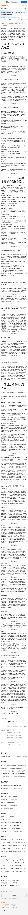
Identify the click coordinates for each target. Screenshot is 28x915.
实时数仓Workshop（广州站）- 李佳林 (10, 880)
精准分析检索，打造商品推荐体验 (9, 805)
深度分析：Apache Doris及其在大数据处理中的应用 (13, 851)
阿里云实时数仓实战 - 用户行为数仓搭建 (10, 828)
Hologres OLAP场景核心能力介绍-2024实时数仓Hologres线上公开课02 (14, 776)
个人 (25, 8)
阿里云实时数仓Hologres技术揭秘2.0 (9, 883)
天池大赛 (11, 898)
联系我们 (14, 895)
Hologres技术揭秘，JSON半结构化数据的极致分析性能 (14, 848)
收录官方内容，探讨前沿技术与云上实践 (14, 17)
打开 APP (24, 2)
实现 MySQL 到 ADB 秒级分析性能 (9, 797)
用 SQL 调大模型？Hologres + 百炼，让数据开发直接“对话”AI (14, 871)
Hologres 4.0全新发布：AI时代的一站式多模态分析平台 (14, 842)
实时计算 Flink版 (9, 737)
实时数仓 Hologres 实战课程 (7, 817)
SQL (13, 740)
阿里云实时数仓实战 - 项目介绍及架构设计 (11, 822)
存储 (16, 737)
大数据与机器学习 (15, 742)
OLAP (17, 740)
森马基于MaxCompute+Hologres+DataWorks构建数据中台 (14, 840)
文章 (16, 744)
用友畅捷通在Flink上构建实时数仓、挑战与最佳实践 (13, 774)
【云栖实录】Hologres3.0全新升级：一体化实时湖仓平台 (14, 845)
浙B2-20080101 (15, 907)
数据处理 (8, 740)
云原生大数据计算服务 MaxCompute (13, 735)
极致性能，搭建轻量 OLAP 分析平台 (9, 799)
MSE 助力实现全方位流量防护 (8, 802)
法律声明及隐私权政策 (5, 904)
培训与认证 (15, 898)
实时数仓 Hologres (10, 730)
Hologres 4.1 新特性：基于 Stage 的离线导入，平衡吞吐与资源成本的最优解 (14, 865)
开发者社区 (8, 742)
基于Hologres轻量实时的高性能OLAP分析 (11, 785)
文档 (2, 898)
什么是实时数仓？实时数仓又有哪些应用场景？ (12, 768)
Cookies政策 (13, 904)
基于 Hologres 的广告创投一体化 (9, 808)
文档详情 (19, 756)
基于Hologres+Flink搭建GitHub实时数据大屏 (11, 788)
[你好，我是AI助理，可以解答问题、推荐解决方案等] (19, 5)
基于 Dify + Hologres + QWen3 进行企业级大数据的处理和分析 (14, 765)
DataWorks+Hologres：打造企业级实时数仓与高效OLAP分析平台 (14, 771)
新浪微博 (8, 891)
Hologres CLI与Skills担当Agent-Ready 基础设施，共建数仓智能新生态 (14, 863)
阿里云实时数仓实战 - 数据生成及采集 (10, 825)
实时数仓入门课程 (5, 819)
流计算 (20, 737)
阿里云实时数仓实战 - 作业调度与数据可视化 (11, 831)
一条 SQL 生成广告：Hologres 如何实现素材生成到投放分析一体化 (14, 860)
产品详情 (25, 756)
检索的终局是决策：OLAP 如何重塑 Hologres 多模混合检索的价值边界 (14, 868)
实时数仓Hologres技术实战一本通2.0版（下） (12, 886)
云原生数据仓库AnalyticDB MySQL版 (13, 732)
